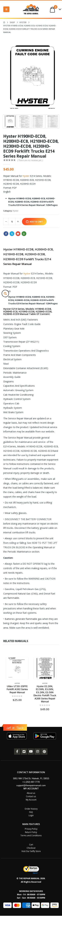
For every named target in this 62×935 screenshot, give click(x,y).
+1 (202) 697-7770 (31, 782)
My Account (31, 799)
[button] (6, 9)
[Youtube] (31, 751)
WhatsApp (24, 233)
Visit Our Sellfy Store (31, 851)
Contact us (31, 796)
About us (31, 793)
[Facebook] (17, 751)
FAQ (31, 812)
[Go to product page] (17, 668)
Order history (31, 808)
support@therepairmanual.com (31, 785)
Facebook (6, 233)
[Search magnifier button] (5, 293)
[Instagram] (37, 751)
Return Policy (31, 832)
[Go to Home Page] (4, 22)
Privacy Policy (31, 828)
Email (18, 233)
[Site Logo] (31, 9)
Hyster (25, 175)
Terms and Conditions (31, 835)
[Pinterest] (44, 751)
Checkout (31, 848)
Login (31, 815)
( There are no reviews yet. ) (30, 160)
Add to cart (36, 221)
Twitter (12, 233)
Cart (31, 844)
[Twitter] (24, 751)
